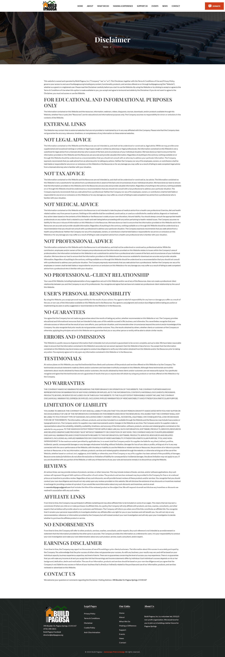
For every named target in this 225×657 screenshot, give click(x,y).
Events (155, 6)
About (90, 6)
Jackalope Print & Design (114, 652)
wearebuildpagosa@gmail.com (58, 487)
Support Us (142, 6)
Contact (176, 6)
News (165, 6)
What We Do (103, 6)
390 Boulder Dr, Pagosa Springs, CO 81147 (129, 580)
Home (80, 6)
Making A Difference (123, 6)
